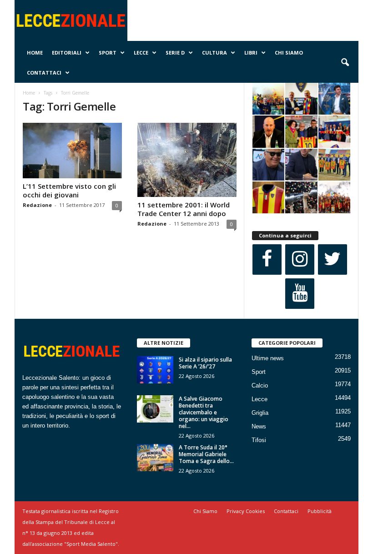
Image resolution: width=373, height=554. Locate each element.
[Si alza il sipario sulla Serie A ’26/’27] (155, 369)
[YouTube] (299, 293)
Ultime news (268, 358)
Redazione (37, 204)
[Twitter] (332, 259)
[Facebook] (267, 259)
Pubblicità (319, 511)
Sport (107, 52)
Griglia (260, 412)
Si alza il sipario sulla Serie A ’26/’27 (205, 363)
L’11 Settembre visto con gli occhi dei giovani (69, 190)
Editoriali (66, 52)
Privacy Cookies (246, 511)
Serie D (175, 52)
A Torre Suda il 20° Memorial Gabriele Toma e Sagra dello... (206, 454)
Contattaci (44, 72)
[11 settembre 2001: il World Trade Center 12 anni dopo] (187, 160)
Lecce (141, 52)
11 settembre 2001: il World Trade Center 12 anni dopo (183, 209)
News (259, 426)
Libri (250, 52)
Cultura (214, 52)
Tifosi (259, 440)
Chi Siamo (289, 52)
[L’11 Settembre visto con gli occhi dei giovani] (72, 150)
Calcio (260, 385)
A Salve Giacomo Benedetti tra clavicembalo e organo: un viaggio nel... (203, 412)
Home (35, 52)
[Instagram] (299, 259)
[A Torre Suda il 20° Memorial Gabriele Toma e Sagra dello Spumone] (155, 457)
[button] (345, 63)
